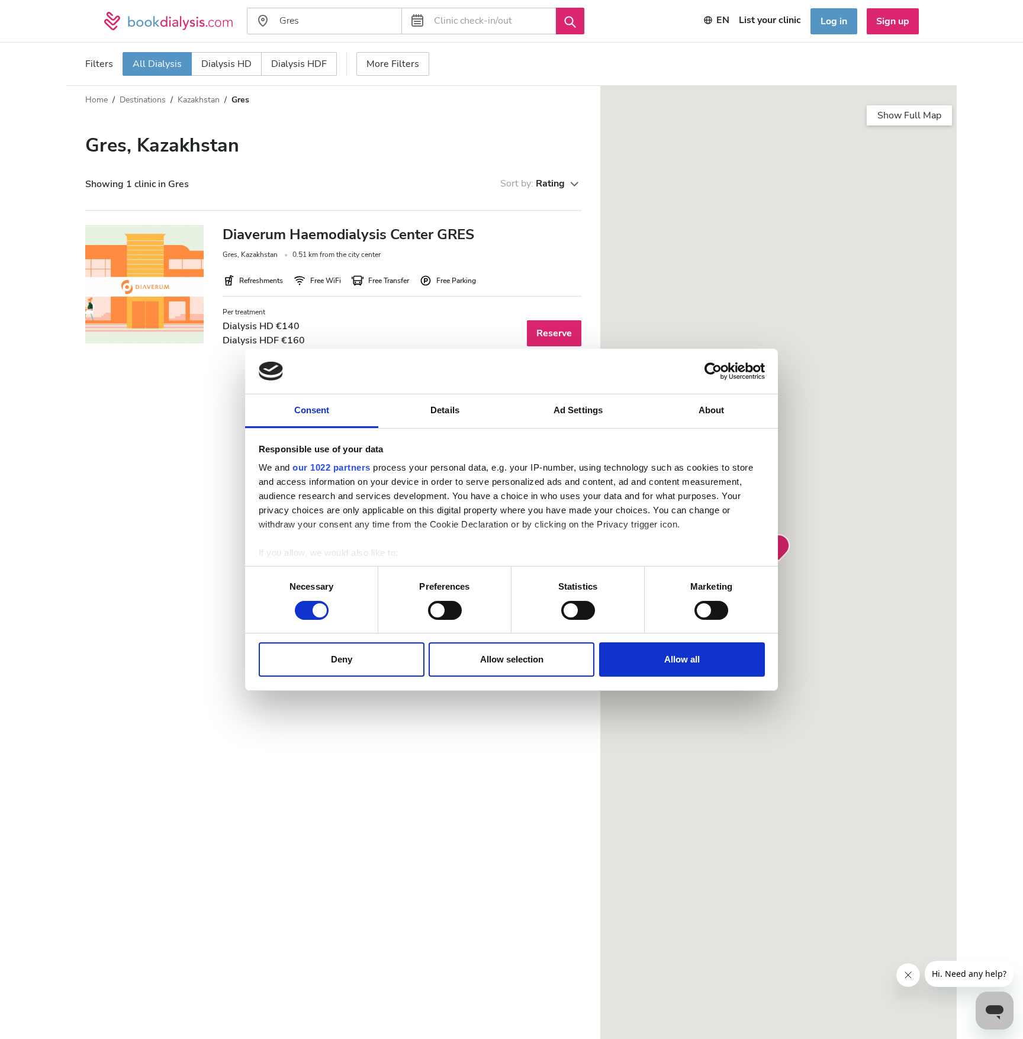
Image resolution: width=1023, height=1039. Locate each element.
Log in (834, 21)
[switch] (445, 610)
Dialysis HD (226, 63)
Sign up (892, 21)
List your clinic (770, 20)
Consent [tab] (312, 410)
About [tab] (712, 410)
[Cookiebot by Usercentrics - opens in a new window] (713, 371)
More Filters (392, 63)
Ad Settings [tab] (578, 410)
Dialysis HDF (299, 63)
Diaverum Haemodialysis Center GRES (348, 234)
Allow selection (511, 659)
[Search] (570, 21)
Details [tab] (444, 410)
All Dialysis (157, 63)
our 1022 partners (331, 467)
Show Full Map (909, 115)
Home (96, 99)
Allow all (682, 659)
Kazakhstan (199, 99)
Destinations (143, 99)
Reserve (554, 333)
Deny (341, 659)
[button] (778, 548)
